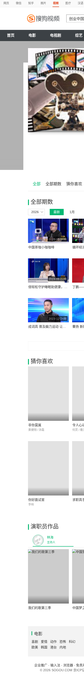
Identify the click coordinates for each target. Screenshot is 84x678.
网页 (6, 3)
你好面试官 (36, 500)
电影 (32, 35)
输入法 (55, 665)
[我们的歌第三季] (48, 576)
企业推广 (40, 665)
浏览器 (68, 665)
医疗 (68, 3)
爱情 (44, 641)
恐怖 (63, 641)
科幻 (72, 641)
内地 (63, 647)
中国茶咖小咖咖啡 (41, 247)
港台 (53, 647)
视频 (56, 3)
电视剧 (55, 35)
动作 (53, 641)
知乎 (31, 3)
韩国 (44, 647)
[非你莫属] (48, 393)
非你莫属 (34, 425)
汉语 (80, 3)
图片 (43, 3)
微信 (18, 3)
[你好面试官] (48, 468)
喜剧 (35, 641)
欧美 (35, 647)
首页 (10, 35)
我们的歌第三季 (39, 608)
